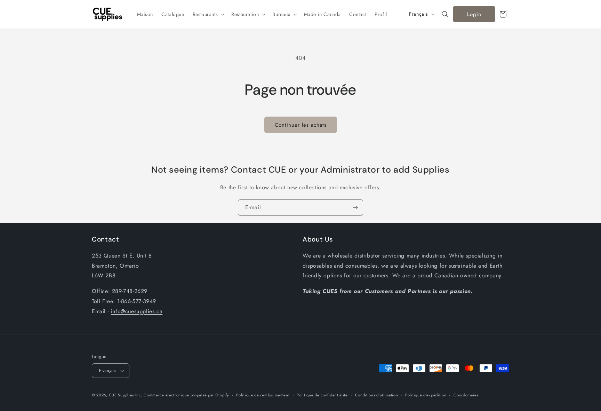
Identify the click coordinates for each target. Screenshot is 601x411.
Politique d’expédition (425, 395)
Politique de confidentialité (322, 395)
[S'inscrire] (355, 207)
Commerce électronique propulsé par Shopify (186, 395)
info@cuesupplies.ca (136, 311)
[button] (208, 14)
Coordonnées (466, 395)
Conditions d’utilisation (376, 395)
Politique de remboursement (262, 395)
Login (474, 14)
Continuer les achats (301, 125)
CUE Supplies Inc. (125, 395)
